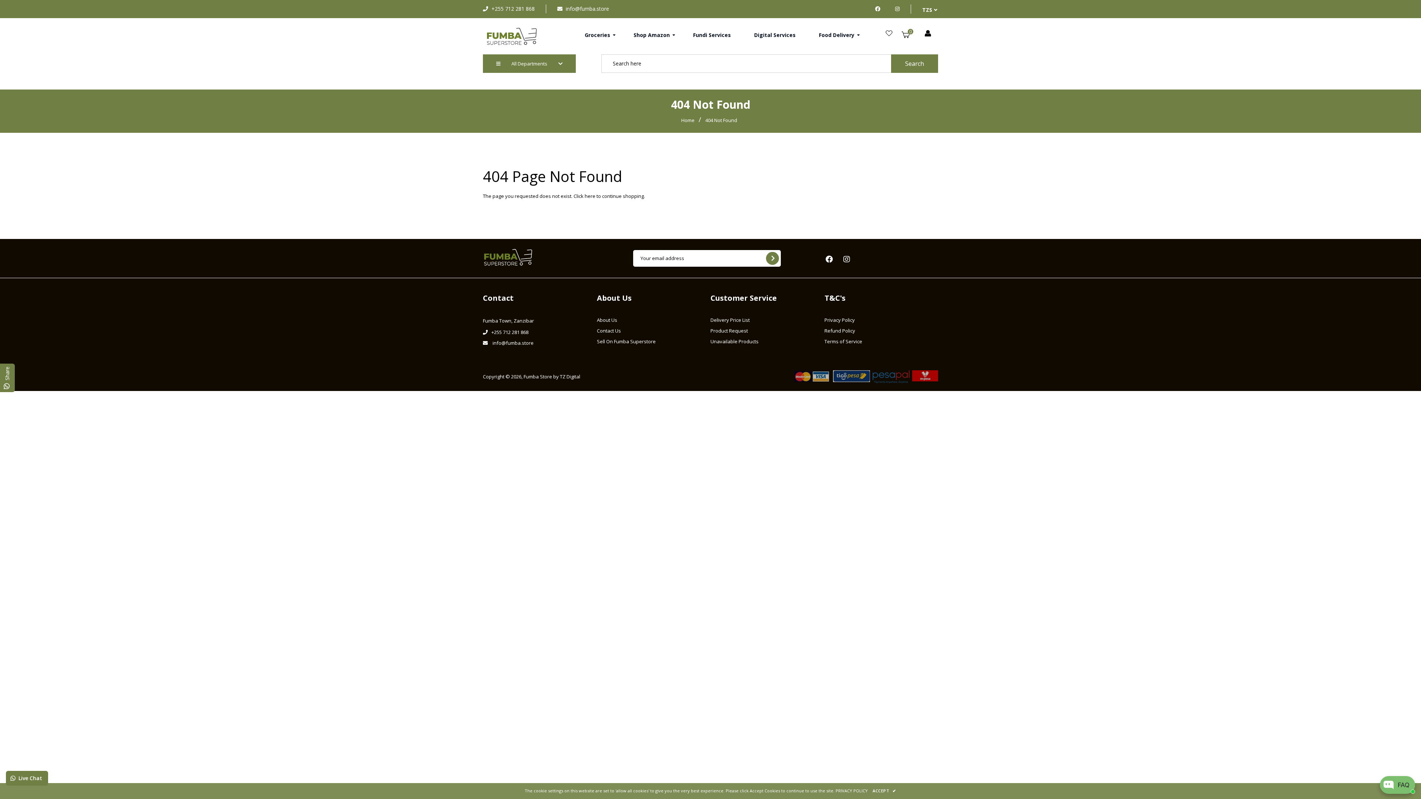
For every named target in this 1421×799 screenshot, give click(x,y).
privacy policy (852, 790)
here (590, 196)
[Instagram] (897, 8)
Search (914, 64)
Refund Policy (839, 330)
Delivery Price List (730, 320)
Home (688, 120)
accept (884, 790)
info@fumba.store (587, 8)
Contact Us (609, 330)
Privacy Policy (839, 320)
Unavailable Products (734, 341)
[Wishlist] (889, 33)
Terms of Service (843, 341)
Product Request (729, 330)
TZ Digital (570, 376)
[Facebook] (879, 8)
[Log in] (928, 33)
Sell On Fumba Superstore (626, 341)
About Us (607, 320)
